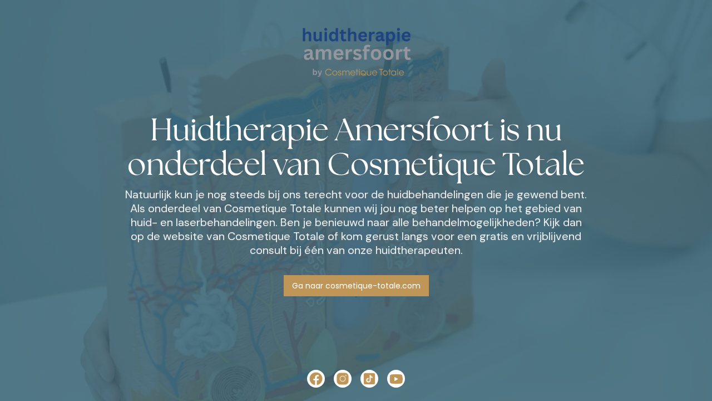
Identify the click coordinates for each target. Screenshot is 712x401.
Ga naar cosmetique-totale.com (356, 285)
